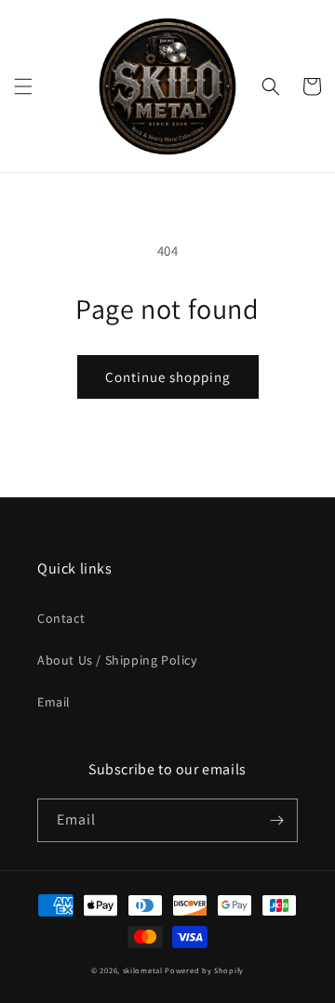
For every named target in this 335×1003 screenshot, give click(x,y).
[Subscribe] (276, 820)
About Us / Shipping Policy (117, 660)
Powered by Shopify (204, 970)
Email (54, 701)
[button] (23, 86)
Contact (61, 618)
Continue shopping (168, 377)
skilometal (143, 970)
